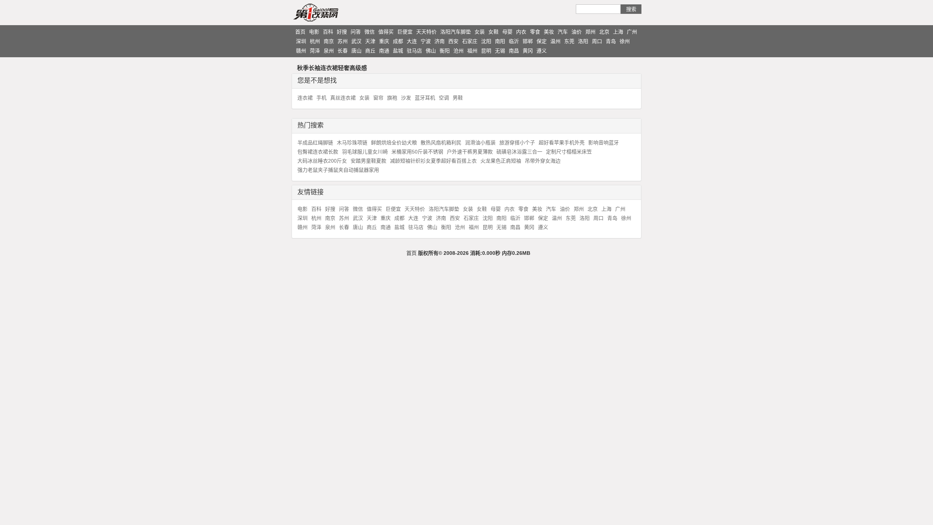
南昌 (514, 51)
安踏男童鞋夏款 (368, 161)
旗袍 (392, 98)
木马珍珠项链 (352, 142)
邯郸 (528, 41)
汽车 (563, 32)
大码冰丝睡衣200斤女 (322, 161)
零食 (535, 32)
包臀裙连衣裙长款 (317, 152)
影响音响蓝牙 (603, 142)
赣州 (301, 51)
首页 (300, 32)
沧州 (458, 51)
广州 (632, 32)
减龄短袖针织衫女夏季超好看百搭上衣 (433, 161)
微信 (369, 32)
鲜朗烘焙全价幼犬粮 (394, 142)
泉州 (329, 51)
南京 (329, 41)
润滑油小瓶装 (480, 142)
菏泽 (315, 51)
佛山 (431, 51)
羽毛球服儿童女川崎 (365, 152)
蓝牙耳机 (425, 98)
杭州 (315, 41)
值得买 (386, 32)
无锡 (500, 51)
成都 (398, 41)
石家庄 (469, 41)
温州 (555, 41)
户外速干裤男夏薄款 (470, 152)
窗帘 (378, 98)
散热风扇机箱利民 (441, 142)
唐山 (356, 51)
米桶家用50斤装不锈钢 (417, 152)
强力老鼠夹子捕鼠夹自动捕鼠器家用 (338, 170)
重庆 (384, 41)
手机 (321, 98)
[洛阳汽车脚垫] (330, 12)
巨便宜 (405, 32)
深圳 (301, 41)
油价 (576, 32)
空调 (444, 98)
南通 (384, 51)
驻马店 (414, 51)
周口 (597, 41)
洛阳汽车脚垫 (455, 32)
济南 (439, 41)
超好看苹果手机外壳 (562, 142)
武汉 (356, 41)
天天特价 (426, 32)
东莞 (569, 41)
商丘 (370, 51)
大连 (412, 41)
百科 (328, 32)
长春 (342, 51)
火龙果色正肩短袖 (500, 161)
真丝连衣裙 (343, 98)
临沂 (514, 41)
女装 (480, 32)
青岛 (611, 41)
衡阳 (445, 51)
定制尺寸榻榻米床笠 (569, 152)
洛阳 (583, 41)
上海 (618, 32)
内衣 (521, 32)
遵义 (541, 51)
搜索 (631, 9)
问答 (356, 32)
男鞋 (458, 98)
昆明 (486, 51)
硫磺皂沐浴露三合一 (519, 152)
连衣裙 (305, 98)
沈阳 (486, 41)
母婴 (507, 32)
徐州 (625, 41)
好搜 (342, 32)
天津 (370, 41)
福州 (472, 51)
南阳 (500, 41)
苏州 (342, 41)
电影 (314, 32)
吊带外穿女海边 (543, 161)
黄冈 (528, 51)
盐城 (398, 51)
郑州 (590, 32)
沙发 (406, 98)
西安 (453, 41)
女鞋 (493, 32)
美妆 (549, 32)
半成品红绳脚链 (315, 142)
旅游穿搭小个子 (517, 142)
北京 (604, 32)
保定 (541, 41)
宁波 (426, 41)
